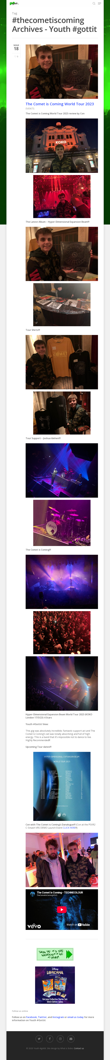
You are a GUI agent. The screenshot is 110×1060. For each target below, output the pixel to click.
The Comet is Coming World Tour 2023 (60, 103)
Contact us (79, 1048)
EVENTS (30, 108)
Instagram (58, 1017)
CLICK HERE (69, 827)
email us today (75, 1017)
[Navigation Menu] (99, 3)
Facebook (31, 1017)
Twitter (42, 1017)
